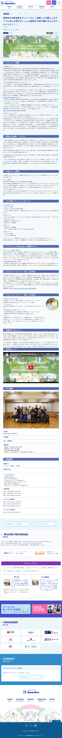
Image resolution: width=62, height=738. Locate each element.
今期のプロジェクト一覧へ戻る (15, 523)
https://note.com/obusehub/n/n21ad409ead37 (25, 288)
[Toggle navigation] (59, 2)
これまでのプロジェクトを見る (41, 523)
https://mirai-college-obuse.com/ (11, 97)
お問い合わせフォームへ (26, 677)
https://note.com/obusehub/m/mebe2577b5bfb (14, 110)
